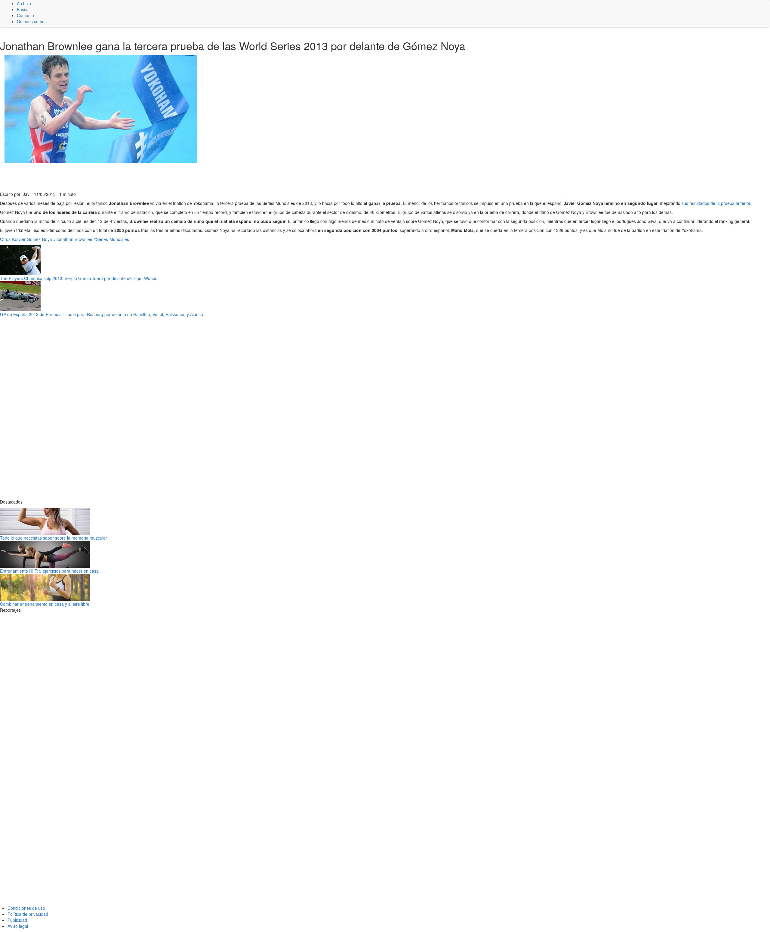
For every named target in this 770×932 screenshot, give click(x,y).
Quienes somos (32, 21)
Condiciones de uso (26, 908)
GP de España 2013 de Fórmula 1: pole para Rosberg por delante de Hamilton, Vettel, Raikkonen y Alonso (101, 314)
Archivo (24, 3)
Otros (5, 239)
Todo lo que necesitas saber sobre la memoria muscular (53, 538)
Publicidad (17, 920)
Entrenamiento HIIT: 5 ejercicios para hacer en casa (49, 571)
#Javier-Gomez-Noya (32, 239)
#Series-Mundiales (111, 239)
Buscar (23, 9)
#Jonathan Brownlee (72, 239)
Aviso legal (18, 926)
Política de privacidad (28, 914)
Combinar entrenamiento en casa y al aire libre (44, 604)
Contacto (25, 15)
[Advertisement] (147, 176)
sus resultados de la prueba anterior (716, 203)
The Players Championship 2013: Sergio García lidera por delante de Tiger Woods (78, 278)
